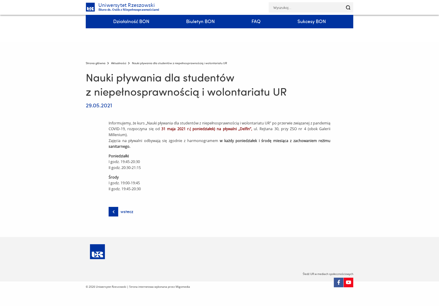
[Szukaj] (348, 7)
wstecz (126, 211)
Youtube (348, 282)
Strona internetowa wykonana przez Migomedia (159, 287)
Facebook (338, 282)
